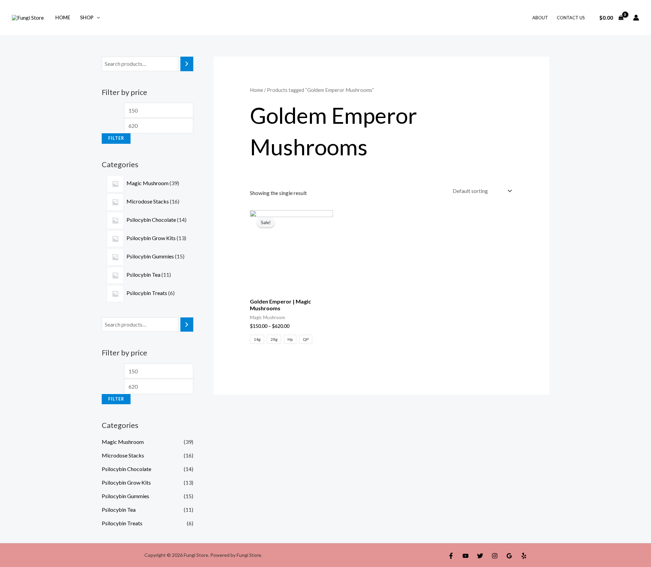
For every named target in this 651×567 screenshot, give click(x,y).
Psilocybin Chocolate (126, 469)
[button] (97, 17)
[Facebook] (451, 556)
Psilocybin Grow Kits (126, 482)
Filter (116, 138)
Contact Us (571, 17)
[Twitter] (480, 556)
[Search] (186, 64)
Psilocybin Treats (122, 523)
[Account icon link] (636, 18)
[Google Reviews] (509, 556)
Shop (87, 17)
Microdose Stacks (123, 455)
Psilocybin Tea (119, 509)
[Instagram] (495, 556)
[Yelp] (524, 556)
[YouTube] (465, 556)
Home (62, 17)
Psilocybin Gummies (125, 496)
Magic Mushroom (123, 441)
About (540, 17)
